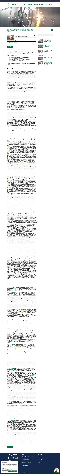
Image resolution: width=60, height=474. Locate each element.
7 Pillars (35, 4)
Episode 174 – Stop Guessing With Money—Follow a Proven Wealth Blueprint (48, 46)
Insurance (32, 29)
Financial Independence (27, 29)
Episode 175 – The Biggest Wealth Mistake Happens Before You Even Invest (48, 40)
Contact (50, 4)
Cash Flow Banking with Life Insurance (27, 456)
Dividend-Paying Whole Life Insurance (27, 458)
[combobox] (44, 30)
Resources (41, 4)
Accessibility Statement (29, 472)
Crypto (19, 29)
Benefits (39, 456)
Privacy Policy (24, 472)
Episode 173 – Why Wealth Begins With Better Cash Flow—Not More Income (48, 51)
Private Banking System (14, 30)
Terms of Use (21, 472)
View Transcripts (14, 42)
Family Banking (22, 29)
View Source (9, 42)
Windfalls (32, 30)
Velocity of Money (24, 30)
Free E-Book (40, 459)
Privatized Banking (25, 465)
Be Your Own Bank (15, 29)
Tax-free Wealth (19, 30)
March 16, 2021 (10, 31)
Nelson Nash (8, 30)
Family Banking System (25, 459)
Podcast (39, 462)
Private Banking (27, 4)
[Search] (52, 30)
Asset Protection (10, 29)
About (46, 4)
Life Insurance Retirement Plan (26, 462)
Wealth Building (28, 30)
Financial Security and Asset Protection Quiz (44, 458)
